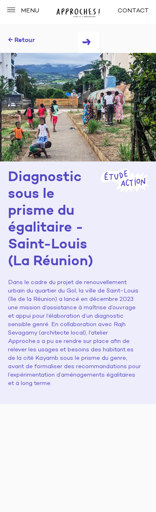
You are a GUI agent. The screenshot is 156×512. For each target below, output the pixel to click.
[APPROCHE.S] (77, 13)
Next (88, 42)
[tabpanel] (78, 107)
